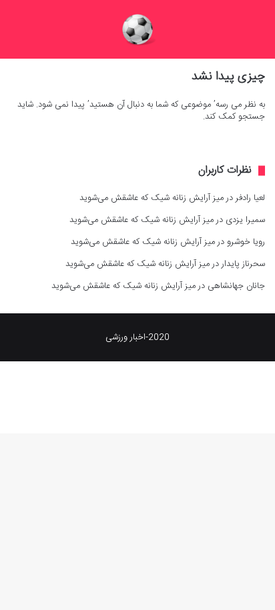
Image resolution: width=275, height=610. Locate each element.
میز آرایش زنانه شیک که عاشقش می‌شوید (151, 198)
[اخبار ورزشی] (137, 29)
